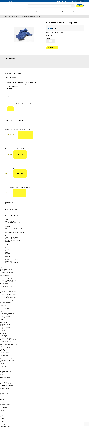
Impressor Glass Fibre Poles (6, 278)
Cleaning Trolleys (4, 366)
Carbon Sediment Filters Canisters (8, 297)
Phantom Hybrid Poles (5, 277)
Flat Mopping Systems (5, 377)
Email (8, 101)
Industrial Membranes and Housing (8, 300)
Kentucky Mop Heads (5, 376)
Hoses (1, 319)
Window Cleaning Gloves (6, 338)
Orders (7, 258)
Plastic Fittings (3, 332)
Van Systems (3, 321)
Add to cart (52, 47)
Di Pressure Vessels (4, 299)
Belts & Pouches (3, 357)
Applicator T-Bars (4, 349)
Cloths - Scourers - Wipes (15, 16)
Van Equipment (3, 322)
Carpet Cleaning (64, 11)
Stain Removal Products (5, 391)
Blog (6, 247)
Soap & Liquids (3, 354)
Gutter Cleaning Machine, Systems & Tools (4, 413)
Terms (6, 244)
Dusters (2, 362)
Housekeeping (3, 402)
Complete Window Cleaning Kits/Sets (8, 340)
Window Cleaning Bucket (6, 358)
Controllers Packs (4, 310)
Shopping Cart (8, 246)
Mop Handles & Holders (5, 373)
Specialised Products (5, 404)
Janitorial (57, 11)
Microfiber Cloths (24, 16)
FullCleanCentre (13, 259)
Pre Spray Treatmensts (5, 388)
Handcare (2, 399)
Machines (2, 410)
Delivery (7, 243)
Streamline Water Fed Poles (6, 269)
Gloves (1, 416)
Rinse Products (3, 390)
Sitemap (7, 250)
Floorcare (2, 398)
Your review (10, 88)
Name (8, 96)
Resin (1, 307)
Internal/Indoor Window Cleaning (7, 347)
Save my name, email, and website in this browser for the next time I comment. (24, 103)
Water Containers (4, 305)
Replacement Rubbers (5, 343)
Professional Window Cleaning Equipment (15, 232)
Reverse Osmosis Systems (6, 302)
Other (81, 11)
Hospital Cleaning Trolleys (6, 368)
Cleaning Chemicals (74, 11)
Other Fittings (3, 330)
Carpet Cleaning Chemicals (6, 385)
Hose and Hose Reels (5, 314)
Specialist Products (4, 393)
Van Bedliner (3, 325)
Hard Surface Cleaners (5, 401)
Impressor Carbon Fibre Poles (7, 281)
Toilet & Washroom (4, 405)
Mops (1, 374)
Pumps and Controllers (5, 308)
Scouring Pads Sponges (5, 424)
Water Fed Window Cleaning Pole (13, 234)
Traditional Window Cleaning (47, 11)
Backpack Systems (4, 292)
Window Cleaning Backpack (11, 237)
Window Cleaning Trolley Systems (8, 294)
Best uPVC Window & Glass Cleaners (8, 344)
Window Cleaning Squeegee (12, 235)
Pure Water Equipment (5, 296)
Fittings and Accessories (5, 316)
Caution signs (3, 418)
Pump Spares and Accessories (7, 313)
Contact (74, 1)
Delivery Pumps (3, 311)
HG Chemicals (3, 407)
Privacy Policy (8, 261)
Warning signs (3, 289)
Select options (25, 135)
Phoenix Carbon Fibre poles (6, 274)
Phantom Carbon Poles (5, 275)
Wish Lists (7, 256)
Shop (69, 1)
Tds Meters (2, 303)
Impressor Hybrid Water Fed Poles (8, 280)
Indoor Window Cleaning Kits (6, 352)
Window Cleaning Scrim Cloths (7, 351)
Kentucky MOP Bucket (10, 238)
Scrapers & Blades (4, 355)
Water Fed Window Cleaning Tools (31, 11)
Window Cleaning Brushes (6, 286)
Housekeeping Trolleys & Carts (12, 240)
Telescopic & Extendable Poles (7, 360)
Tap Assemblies (3, 335)
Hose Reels (2, 318)
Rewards (7, 252)
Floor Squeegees (4, 379)
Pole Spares (2, 285)
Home (58, 1)
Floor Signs (2, 380)
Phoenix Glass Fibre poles (6, 270)
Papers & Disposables (5, 426)
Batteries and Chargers (5, 324)
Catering (2, 396)
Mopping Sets (3, 369)
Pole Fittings (3, 333)
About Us (64, 1)
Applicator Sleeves (4, 346)
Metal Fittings (3, 329)
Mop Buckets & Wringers (5, 371)
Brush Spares (3, 288)
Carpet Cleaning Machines (6, 383)
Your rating (9, 86)
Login (6, 255)
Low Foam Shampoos (5, 387)
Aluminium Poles (4, 283)
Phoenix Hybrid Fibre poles (6, 272)
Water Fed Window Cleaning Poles (14, 11)
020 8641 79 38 (14, 262)
